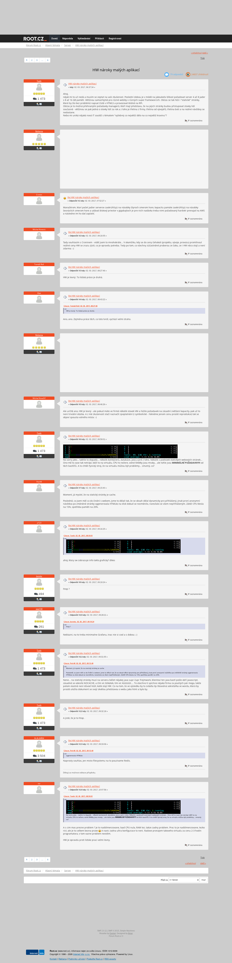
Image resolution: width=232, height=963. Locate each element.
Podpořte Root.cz (95, 958)
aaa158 (39, 608)
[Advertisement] (116, 15)
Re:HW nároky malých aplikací (83, 197)
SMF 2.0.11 (102, 931)
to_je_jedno (39, 737)
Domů (54, 38)
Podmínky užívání (76, 958)
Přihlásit (99, 38)
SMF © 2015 (113, 931)
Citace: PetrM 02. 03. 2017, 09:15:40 (78, 663)
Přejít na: (164, 880)
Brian (130, 933)
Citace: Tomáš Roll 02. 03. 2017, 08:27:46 (80, 306)
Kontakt (53, 958)
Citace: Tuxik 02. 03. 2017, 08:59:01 (78, 536)
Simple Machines (127, 931)
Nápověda (67, 38)
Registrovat (115, 38)
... (42, 60)
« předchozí (196, 53)
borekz (39, 576)
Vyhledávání (84, 38)
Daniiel (113, 933)
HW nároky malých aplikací (82, 83)
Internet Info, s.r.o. (81, 954)
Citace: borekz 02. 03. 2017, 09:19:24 (79, 622)
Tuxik (39, 81)
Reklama (39, 131)
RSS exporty (110, 958)
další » (205, 53)
